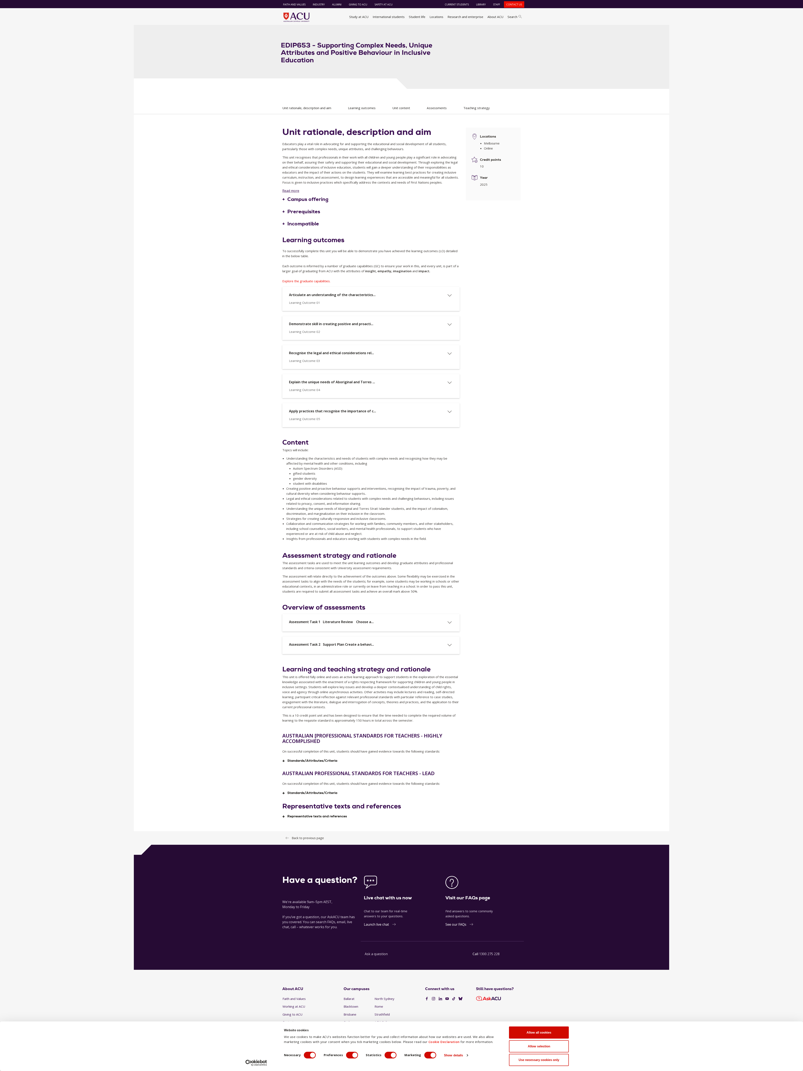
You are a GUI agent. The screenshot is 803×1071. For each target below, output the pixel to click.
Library (481, 4)
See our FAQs (455, 924)
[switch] (352, 1055)
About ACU (495, 17)
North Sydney (384, 999)
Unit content (401, 108)
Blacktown (351, 1006)
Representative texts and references (317, 816)
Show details (453, 1055)
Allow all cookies (539, 1032)
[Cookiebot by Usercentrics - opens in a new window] (256, 1063)
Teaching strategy (476, 108)
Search (512, 17)
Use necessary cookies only (539, 1060)
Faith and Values (294, 4)
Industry (319, 4)
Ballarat (349, 999)
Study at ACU (358, 17)
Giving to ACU (358, 4)
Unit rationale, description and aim (306, 108)
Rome (379, 1006)
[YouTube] (447, 998)
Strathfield (382, 1014)
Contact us (514, 4)
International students (389, 17)
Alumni (336, 4)
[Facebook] (426, 998)
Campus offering (308, 199)
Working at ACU (294, 1006)
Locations (436, 17)
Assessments (437, 108)
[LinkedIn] (440, 998)
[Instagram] (433, 998)
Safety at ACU (384, 4)
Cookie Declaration (444, 1042)
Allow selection (539, 1046)
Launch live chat (376, 924)
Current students (457, 4)
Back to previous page (308, 838)
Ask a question (376, 954)
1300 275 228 (489, 954)
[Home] (296, 17)
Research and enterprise (465, 17)
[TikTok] (453, 998)
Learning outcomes (362, 108)
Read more (290, 190)
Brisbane (350, 1014)
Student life (417, 17)
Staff (496, 4)
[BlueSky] (460, 998)
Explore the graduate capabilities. (306, 281)
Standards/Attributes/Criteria (312, 761)
